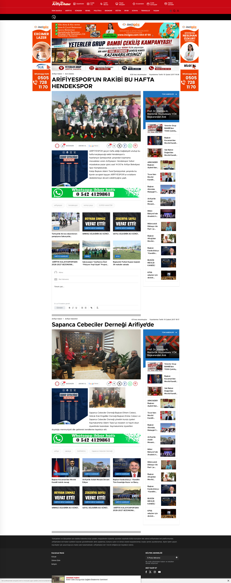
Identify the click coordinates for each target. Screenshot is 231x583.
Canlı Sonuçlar (153, 4)
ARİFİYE (68, 11)
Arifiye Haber (57, 74)
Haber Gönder (171, 4)
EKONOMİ (108, 11)
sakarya (68, 451)
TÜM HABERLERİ (168, 94)
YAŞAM (156, 11)
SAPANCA (81, 451)
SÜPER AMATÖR (105, 205)
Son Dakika (69, 74)
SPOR (126, 11)
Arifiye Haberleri (71, 319)
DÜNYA (135, 11)
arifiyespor (58, 205)
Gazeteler (80, 4)
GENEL (87, 11)
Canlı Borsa (106, 4)
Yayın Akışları (122, 4)
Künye (53, 557)
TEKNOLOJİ (145, 11)
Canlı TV (92, 4)
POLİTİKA (97, 11)
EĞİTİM (118, 11)
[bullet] (85, 307)
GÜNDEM (78, 11)
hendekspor (73, 205)
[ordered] (82, 307)
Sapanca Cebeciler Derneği (102, 451)
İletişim (54, 564)
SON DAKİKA (57, 11)
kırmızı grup (88, 205)
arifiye (56, 451)
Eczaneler (140, 4)
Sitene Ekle (55, 560)
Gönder (60, 308)
